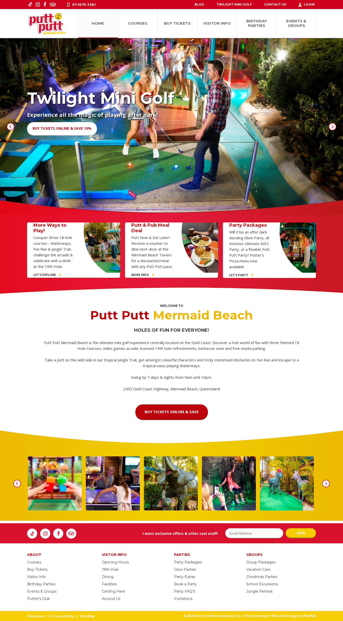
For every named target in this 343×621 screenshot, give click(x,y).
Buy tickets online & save (172, 411)
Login (309, 4)
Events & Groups (41, 591)
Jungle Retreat (259, 591)
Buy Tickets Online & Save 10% (62, 128)
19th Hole (110, 569)
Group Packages (260, 562)
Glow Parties (185, 569)
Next (332, 126)
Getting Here (113, 591)
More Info (140, 275)
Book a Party (185, 584)
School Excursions (262, 584)
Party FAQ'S (184, 591)
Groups (254, 554)
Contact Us (275, 4)
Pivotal (309, 615)
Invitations (183, 598)
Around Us (111, 598)
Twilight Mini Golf (234, 4)
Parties (182, 554)
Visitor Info (36, 577)
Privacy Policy (62, 616)
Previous (10, 126)
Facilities (109, 584)
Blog (199, 4)
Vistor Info (114, 554)
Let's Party (239, 275)
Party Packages (188, 562)
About (34, 554)
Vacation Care (258, 569)
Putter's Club (38, 598)
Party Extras (184, 577)
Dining (107, 577)
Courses (34, 562)
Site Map (87, 616)
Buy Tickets (37, 569)
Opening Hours (115, 562)
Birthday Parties (41, 584)
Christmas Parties (261, 577)
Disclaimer (36, 616)
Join (300, 533)
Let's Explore (45, 275)
